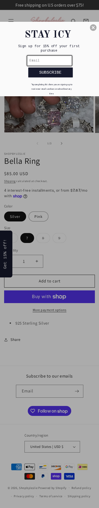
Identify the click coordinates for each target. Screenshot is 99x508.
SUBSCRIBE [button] (50, 72)
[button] (93, 27)
